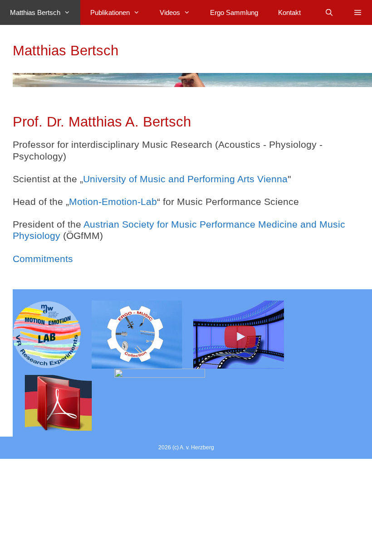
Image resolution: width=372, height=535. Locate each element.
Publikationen (110, 12)
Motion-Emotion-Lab (113, 201)
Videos (170, 12)
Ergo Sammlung (234, 12)
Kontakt (289, 12)
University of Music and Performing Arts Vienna (185, 179)
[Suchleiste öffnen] (328, 12)
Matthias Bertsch (35, 12)
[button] (357, 12)
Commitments (43, 258)
